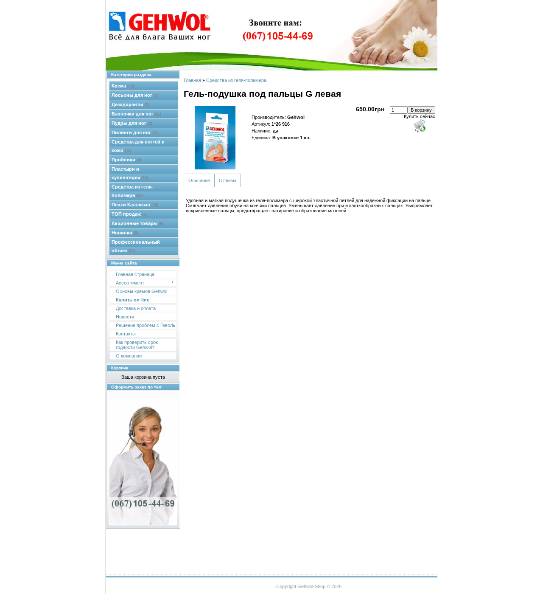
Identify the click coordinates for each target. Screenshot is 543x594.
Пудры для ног (132, 123)
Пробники (126, 159)
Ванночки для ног (136, 113)
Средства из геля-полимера (132, 191)
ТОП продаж (129, 214)
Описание (199, 180)
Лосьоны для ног (135, 95)
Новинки (125, 232)
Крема (123, 85)
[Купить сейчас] (419, 125)
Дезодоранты (130, 104)
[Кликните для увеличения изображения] (215, 137)
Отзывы (227, 180)
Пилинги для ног (134, 132)
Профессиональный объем (136, 246)
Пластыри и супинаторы (130, 173)
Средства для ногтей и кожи (138, 146)
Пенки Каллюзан (135, 204)
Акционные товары (137, 223)
